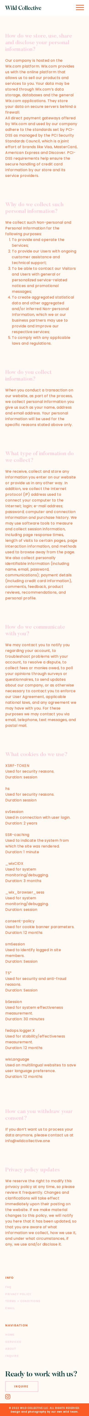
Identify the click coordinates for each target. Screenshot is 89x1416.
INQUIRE (12, 1355)
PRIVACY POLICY (18, 1294)
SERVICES (13, 1341)
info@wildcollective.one (27, 1140)
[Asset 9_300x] (7, 1396)
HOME (10, 1334)
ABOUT (10, 1348)
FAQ (8, 1287)
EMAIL (10, 1308)
